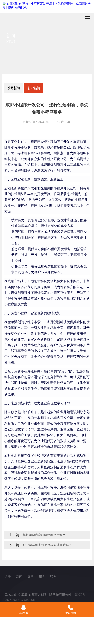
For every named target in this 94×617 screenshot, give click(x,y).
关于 (8, 576)
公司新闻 (14, 88)
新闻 (19, 576)
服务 (42, 576)
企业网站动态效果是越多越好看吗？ (47, 545)
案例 (31, 576)
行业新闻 (34, 88)
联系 (53, 576)
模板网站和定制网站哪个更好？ (44, 535)
